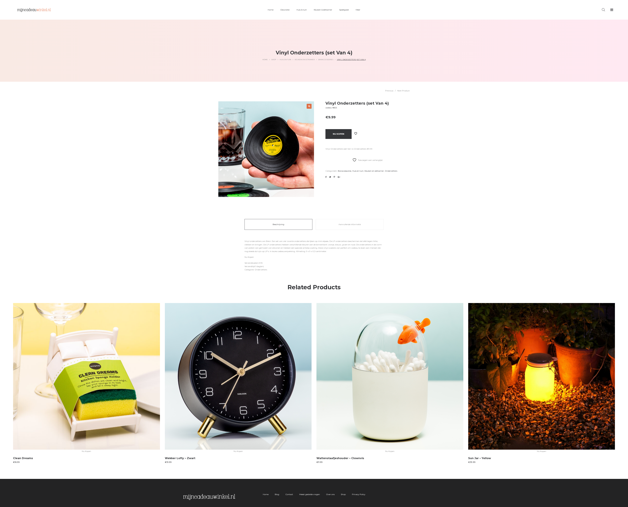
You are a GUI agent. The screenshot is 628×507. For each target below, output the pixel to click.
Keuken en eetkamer (305, 60)
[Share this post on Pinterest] (334, 177)
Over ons (330, 494)
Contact (289, 494)
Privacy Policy (358, 494)
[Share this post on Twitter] (330, 177)
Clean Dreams (23, 458)
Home (265, 60)
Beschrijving (278, 224)
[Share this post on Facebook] (326, 177)
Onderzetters (391, 171)
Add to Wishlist (355, 133)
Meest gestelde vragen (309, 494)
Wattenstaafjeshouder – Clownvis (340, 458)
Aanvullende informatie (350, 224)
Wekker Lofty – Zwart (180, 458)
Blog (277, 494)
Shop (273, 60)
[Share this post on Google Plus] (339, 177)
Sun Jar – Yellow (479, 458)
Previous (389, 90)
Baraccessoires (325, 60)
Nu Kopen (338, 134)
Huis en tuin (285, 60)
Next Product (403, 90)
